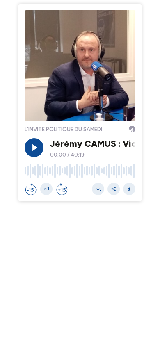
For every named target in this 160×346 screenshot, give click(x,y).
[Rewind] (31, 189)
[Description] (129, 189)
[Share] (113, 189)
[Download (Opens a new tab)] (98, 189)
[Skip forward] (62, 189)
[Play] (34, 147)
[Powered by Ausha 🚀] (132, 129)
